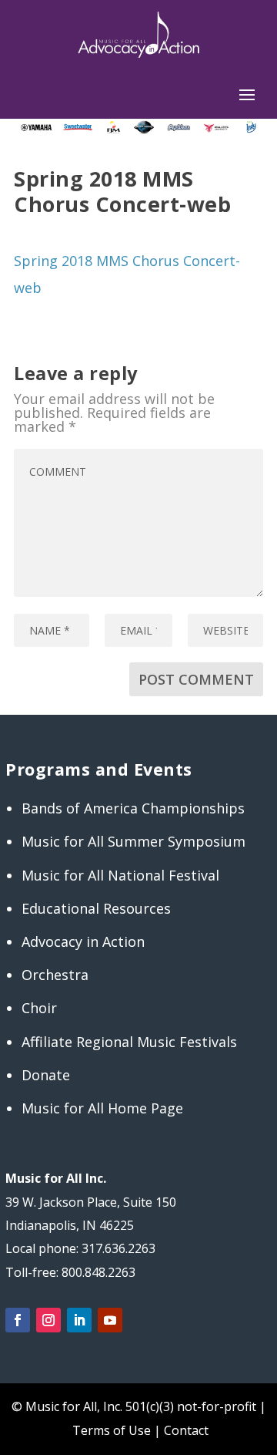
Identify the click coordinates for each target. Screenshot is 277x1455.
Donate (46, 1075)
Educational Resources (96, 908)
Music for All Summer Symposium (133, 841)
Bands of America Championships (133, 808)
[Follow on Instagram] (48, 1320)
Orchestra (55, 974)
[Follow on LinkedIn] (79, 1320)
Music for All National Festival (120, 875)
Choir (39, 1008)
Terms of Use (111, 1430)
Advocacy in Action (83, 941)
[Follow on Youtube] (110, 1320)
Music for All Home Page (102, 1108)
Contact (186, 1430)
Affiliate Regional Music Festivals (129, 1041)
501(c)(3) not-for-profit (189, 1406)
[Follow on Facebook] (17, 1320)
